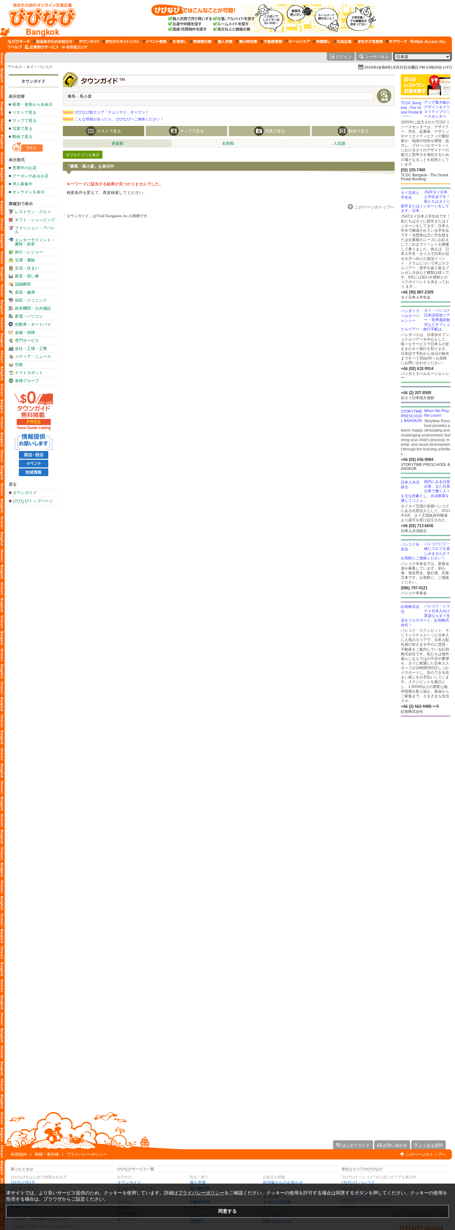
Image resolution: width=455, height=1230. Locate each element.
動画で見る (22, 137)
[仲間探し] (322, 41)
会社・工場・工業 (31, 348)
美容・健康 (25, 292)
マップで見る (24, 120)
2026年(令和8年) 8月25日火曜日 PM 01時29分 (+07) (408, 67)
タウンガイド (33, 81)
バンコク (45, 67)
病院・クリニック (31, 300)
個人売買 (198, 1182)
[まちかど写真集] (368, 41)
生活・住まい (27, 268)
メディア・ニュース (33, 357)
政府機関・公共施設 (33, 308)
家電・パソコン (29, 316)
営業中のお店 (24, 168)
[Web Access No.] (428, 41)
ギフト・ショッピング (35, 220)
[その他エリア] (74, 47)
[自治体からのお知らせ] (52, 41)
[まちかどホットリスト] (121, 41)
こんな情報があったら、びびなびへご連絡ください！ (113, 119)
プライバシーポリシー (87, 1154)
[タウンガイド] (87, 41)
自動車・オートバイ (33, 324)
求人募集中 (22, 184)
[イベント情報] (155, 41)
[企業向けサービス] (41, 47)
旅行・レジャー (29, 252)
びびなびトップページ (33, 501)
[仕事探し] (178, 41)
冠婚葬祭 (23, 284)
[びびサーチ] (19, 41)
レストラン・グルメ (33, 212)
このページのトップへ (425, 1154)
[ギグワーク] (396, 41)
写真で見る (22, 129)
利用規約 (19, 1154)
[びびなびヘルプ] (15, 47)
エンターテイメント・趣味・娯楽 (35, 242)
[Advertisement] (33, 606)
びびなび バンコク (358, 1182)
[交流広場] (342, 41)
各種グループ (27, 381)
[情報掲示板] (200, 41)
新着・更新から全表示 (32, 104)
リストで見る (24, 112)
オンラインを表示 (28, 192)
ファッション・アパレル (35, 230)
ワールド (14, 67)
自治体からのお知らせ (283, 1182)
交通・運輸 (25, 260)
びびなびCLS (23, 1182)
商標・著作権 (47, 1154)
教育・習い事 (27, 276)
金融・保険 (25, 332)
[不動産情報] (271, 41)
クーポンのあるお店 (30, 176)
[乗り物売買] (246, 41)
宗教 (19, 365)
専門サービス (27, 340)
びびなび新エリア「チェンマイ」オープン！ (106, 112)
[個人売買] (223, 41)
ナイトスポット (29, 373)
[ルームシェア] (297, 41)
